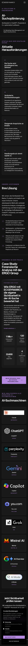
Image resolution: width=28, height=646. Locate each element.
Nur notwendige (14, 641)
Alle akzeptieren (10, 637)
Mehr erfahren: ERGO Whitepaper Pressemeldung (14, 380)
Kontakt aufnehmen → (9, 328)
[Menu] (24, 2)
